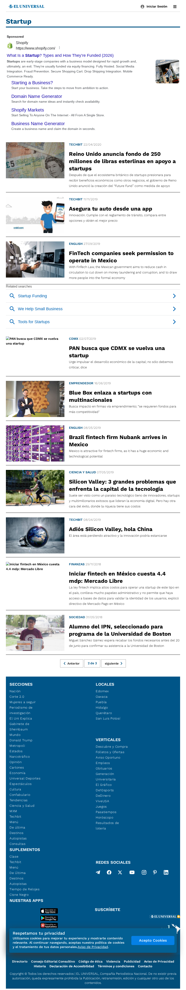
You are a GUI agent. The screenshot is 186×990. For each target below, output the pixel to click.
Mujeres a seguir (23, 702)
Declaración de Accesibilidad (71, 966)
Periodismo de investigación (21, 710)
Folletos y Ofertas (110, 752)
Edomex (102, 691)
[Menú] (175, 6)
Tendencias (19, 800)
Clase (14, 856)
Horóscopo (104, 817)
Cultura (15, 789)
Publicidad (132, 961)
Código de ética (90, 961)
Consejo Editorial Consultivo (53, 961)
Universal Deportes (25, 778)
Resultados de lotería (107, 825)
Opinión (16, 762)
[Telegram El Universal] (98, 873)
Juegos (101, 806)
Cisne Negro (19, 894)
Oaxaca (102, 696)
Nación (15, 691)
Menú (14, 822)
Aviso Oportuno (108, 757)
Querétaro (104, 713)
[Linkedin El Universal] (166, 873)
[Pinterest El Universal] (155, 873)
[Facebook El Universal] (109, 873)
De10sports (105, 790)
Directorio (19, 961)
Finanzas (77, 564)
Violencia (113, 961)
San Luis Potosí (108, 718)
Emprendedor (81, 383)
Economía (18, 773)
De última (17, 827)
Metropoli (17, 745)
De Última (18, 873)
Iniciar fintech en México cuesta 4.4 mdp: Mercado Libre (117, 577)
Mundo (15, 735)
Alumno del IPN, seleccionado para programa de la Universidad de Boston (120, 630)
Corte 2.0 (17, 696)
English (76, 244)
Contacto (145, 966)
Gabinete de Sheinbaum (19, 726)
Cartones (17, 767)
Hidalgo (102, 707)
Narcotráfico (20, 756)
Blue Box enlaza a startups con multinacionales (110, 396)
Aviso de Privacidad (159, 961)
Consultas (17, 844)
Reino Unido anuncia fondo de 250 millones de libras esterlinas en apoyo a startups (122, 161)
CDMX (73, 338)
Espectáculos (21, 784)
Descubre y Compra (112, 746)
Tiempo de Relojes (25, 889)
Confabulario (20, 794)
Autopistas (18, 838)
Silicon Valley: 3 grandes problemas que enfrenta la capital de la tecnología (122, 485)
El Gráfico (104, 785)
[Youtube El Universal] (132, 873)
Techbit (76, 144)
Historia (40, 966)
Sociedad (77, 617)
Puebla (101, 702)
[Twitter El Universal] (120, 873)
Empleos (103, 763)
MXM (13, 811)
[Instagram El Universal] (144, 873)
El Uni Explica (21, 718)
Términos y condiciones (116, 966)
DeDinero (103, 795)
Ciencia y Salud (82, 472)
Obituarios (104, 768)
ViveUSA (102, 801)
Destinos (17, 833)
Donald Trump (21, 740)
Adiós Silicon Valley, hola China (110, 529)
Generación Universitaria (106, 776)
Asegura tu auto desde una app (110, 209)
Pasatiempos (106, 812)
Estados (16, 751)
